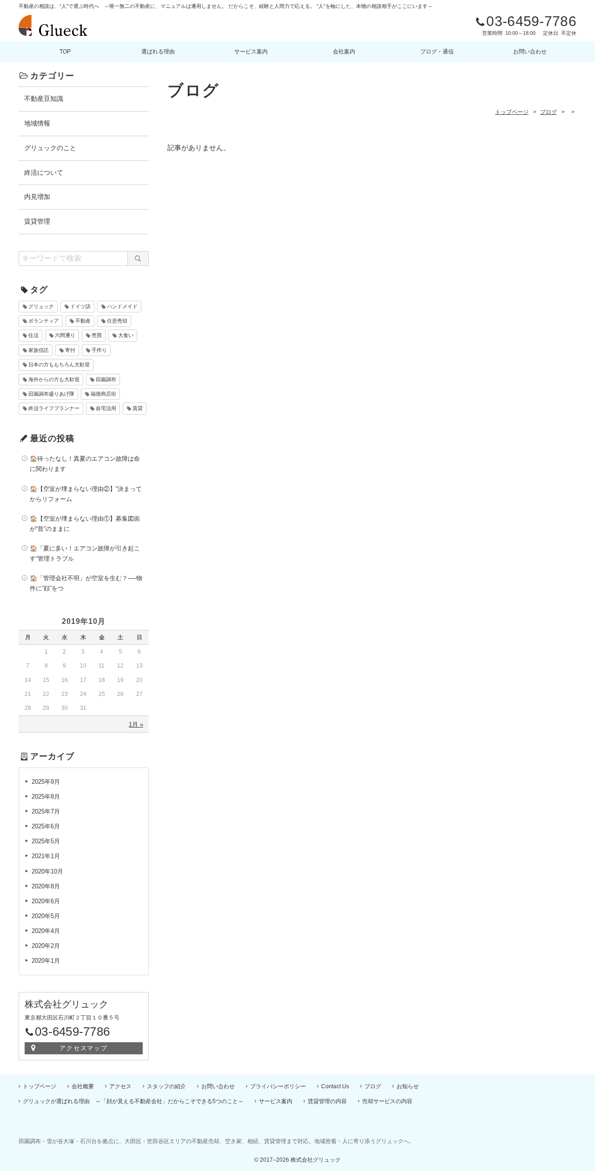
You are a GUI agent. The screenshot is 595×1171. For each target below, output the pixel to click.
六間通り (65, 335)
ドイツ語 (80, 306)
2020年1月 (46, 960)
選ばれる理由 (158, 51)
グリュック (41, 306)
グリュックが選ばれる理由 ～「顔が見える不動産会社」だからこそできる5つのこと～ (133, 1101)
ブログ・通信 (437, 51)
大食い (125, 335)
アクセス (120, 1086)
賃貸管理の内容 (327, 1101)
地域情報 (37, 123)
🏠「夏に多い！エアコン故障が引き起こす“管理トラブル (85, 553)
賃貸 (137, 408)
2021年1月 (46, 856)
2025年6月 (46, 826)
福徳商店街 (103, 394)
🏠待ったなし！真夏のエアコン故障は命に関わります (85, 463)
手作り (99, 350)
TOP (65, 51)
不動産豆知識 (43, 98)
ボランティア (43, 321)
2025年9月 (46, 781)
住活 (33, 335)
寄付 (70, 350)
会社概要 (83, 1086)
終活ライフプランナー (53, 408)
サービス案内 (251, 51)
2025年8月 (46, 796)
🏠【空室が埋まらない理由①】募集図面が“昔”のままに (85, 523)
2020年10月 (47, 871)
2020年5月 (46, 916)
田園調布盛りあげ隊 (51, 394)
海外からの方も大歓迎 (53, 379)
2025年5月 (46, 841)
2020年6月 (46, 901)
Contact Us (335, 1086)
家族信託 (38, 350)
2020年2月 (46, 945)
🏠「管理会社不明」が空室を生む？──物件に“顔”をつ (86, 583)
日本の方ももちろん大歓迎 (59, 364)
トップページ (39, 1086)
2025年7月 (46, 811)
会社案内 (344, 51)
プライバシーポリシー (278, 1086)
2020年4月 (46, 930)
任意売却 (117, 321)
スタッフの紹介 (166, 1086)
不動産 (83, 321)
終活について (43, 172)
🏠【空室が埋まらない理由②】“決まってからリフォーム (86, 494)
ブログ (372, 1086)
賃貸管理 (37, 221)
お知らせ (408, 1086)
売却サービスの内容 (387, 1101)
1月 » (136, 724)
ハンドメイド (122, 306)
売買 (97, 335)
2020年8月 (46, 886)
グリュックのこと (50, 148)
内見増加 (37, 196)
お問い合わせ (530, 51)
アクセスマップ (84, 1048)
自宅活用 (106, 408)
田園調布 (106, 379)
